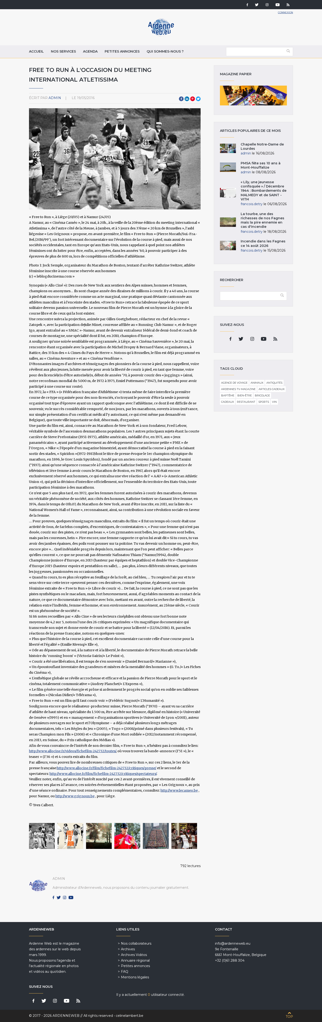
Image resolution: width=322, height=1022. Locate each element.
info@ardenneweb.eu (232, 943)
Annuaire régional (135, 960)
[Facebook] (247, 5)
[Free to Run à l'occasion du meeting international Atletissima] (127, 836)
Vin (274, 401)
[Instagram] (267, 5)
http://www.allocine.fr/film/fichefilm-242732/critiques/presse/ (106, 768)
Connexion (285, 12)
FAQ (124, 971)
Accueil (36, 51)
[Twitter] (257, 5)
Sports (263, 401)
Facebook (181, 98)
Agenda (90, 51)
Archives (128, 949)
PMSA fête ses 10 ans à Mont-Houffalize (261, 165)
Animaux (257, 382)
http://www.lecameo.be (179, 790)
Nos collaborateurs (136, 943)
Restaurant (246, 401)
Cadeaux (227, 401)
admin (55, 98)
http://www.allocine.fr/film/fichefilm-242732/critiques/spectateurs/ (103, 774)
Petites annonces (122, 51)
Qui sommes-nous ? (165, 51)
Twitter (198, 98)
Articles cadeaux (272, 389)
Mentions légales (135, 977)
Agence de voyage (234, 382)
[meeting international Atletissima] (70, 836)
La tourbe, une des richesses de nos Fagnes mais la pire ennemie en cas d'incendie (262, 220)
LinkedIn (187, 98)
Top (289, 1016)
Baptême (227, 395)
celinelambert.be (129, 1016)
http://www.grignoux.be (75, 796)
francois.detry (252, 204)
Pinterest (192, 98)
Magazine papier (253, 95)
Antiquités (274, 382)
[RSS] (288, 5)
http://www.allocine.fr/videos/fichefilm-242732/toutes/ (72, 751)
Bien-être (244, 395)
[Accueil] (161, 35)
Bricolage (262, 395)
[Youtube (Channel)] (277, 5)
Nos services (63, 51)
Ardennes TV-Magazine (238, 389)
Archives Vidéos (134, 955)
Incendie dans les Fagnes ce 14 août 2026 (263, 243)
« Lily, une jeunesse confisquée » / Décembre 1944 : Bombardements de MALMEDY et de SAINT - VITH (263, 190)
